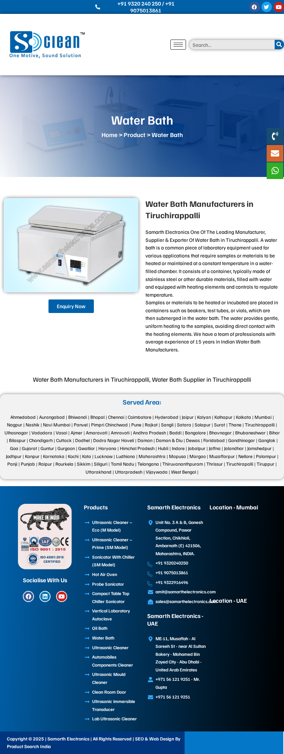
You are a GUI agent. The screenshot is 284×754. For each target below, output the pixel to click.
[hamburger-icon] (178, 45)
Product (134, 134)
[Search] (279, 44)
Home (109, 134)
